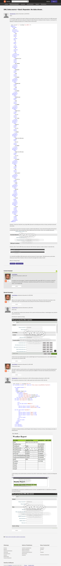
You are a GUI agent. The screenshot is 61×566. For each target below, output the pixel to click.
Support (37, 4)
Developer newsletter (44, 554)
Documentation (30, 4)
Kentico (10, 565)
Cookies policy (31, 565)
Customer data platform (27, 552)
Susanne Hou (12, 13)
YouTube (42, 549)
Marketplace (43, 4)
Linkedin (42, 552)
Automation (24, 553)
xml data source (19, 263)
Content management (26, 547)
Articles (6, 4)
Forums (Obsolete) (7, 557)
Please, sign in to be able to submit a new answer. (15, 536)
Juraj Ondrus (14, 274)
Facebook (42, 547)
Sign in (54, 1)
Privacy (25, 565)
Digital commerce (25, 550)
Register (48, 1)
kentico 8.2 (12, 263)
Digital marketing (25, 549)
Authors (5, 549)
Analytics (24, 555)
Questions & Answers (14, 4)
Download (23, 4)
